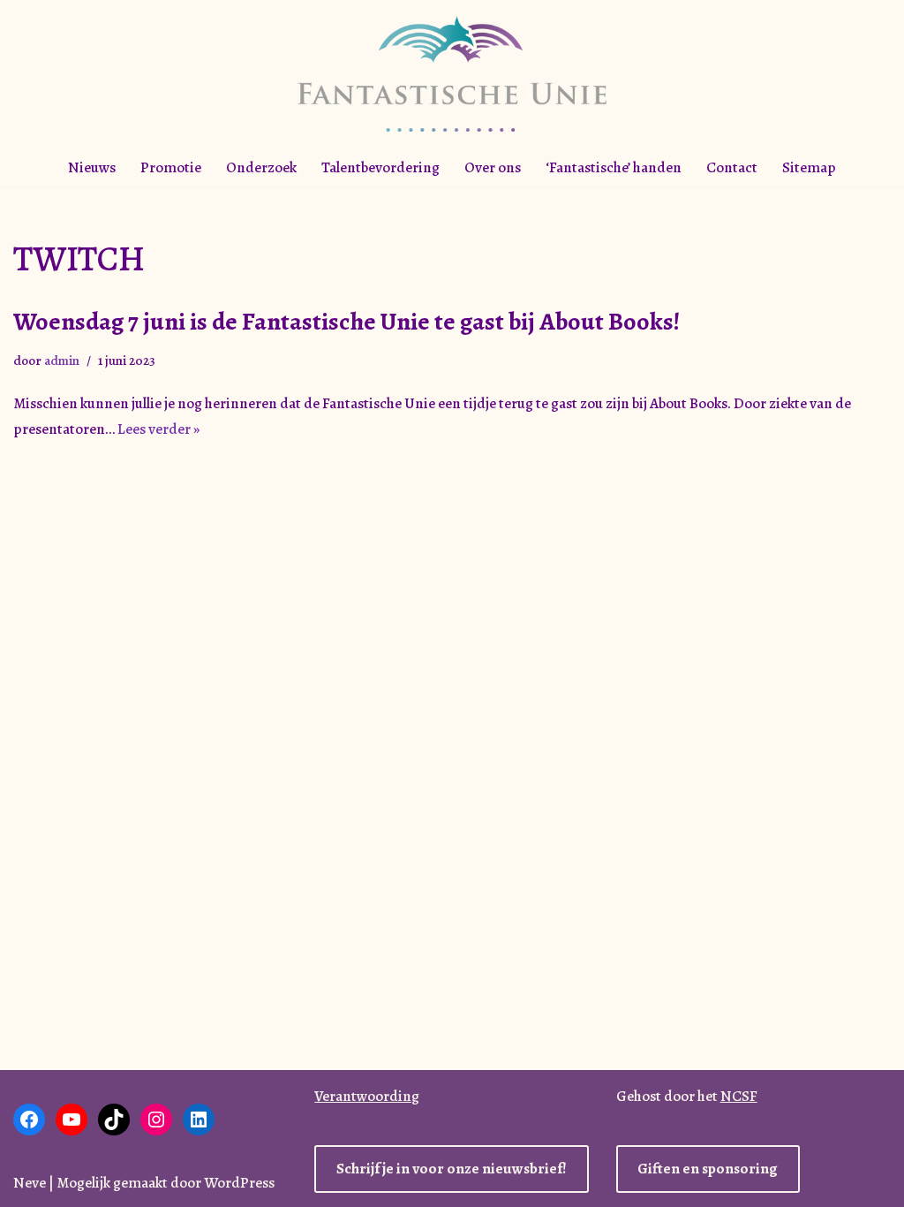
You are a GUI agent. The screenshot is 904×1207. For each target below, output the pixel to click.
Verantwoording (366, 1096)
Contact (731, 167)
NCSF (738, 1096)
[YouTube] (71, 1119)
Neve (29, 1183)
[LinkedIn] (199, 1119)
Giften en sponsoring (707, 1168)
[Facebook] (29, 1119)
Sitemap (809, 167)
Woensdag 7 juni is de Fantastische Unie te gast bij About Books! (346, 321)
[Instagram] (156, 1119)
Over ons (492, 167)
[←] (452, 74)
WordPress (239, 1183)
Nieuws (92, 167)
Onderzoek (261, 167)
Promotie (170, 167)
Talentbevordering (380, 167)
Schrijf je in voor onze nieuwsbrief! (451, 1168)
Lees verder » (158, 429)
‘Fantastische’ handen (614, 167)
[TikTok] (114, 1119)
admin (61, 360)
